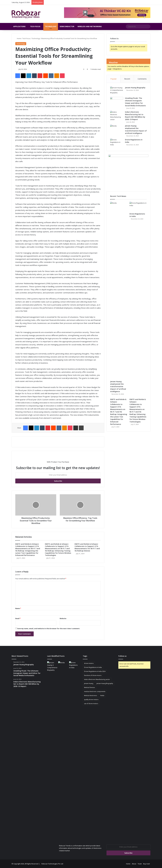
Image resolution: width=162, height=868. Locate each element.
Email (18, 618)
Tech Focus (35, 26)
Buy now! (146, 864)
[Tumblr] (34, 75)
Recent (127, 79)
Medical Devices (89, 687)
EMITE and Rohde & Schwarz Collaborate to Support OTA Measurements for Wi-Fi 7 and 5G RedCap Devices (87, 547)
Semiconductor (67, 26)
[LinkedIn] (28, 75)
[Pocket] (62, 75)
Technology (50, 26)
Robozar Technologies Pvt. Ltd (52, 864)
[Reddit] (45, 75)
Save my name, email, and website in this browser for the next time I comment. (48, 628)
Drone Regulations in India (93, 667)
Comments (142, 79)
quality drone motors (91, 700)
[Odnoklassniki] (56, 75)
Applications (19, 26)
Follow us (122, 656)
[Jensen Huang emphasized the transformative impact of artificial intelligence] (116, 129)
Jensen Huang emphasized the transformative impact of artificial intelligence (118, 386)
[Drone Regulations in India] (116, 142)
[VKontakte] (51, 75)
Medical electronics (90, 695)
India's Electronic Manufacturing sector (97, 679)
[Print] (81, 428)
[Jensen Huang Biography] (116, 90)
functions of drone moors (92, 675)
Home (18, 38)
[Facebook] (17, 75)
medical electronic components (94, 691)
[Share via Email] (75, 428)
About (134, 864)
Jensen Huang (88, 683)
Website (63, 618)
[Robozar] (26, 14)
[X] (23, 75)
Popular (113, 79)
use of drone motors (91, 704)
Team (140, 864)
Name (18, 608)
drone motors (89, 663)
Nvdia (102, 695)
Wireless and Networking (90, 26)
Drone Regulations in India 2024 (94, 671)
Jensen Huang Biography (135, 87)
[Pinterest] (40, 75)
